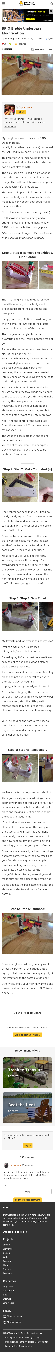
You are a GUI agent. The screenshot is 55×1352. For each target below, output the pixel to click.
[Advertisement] (27, 15)
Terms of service (35, 1333)
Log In (27, 1145)
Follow (21, 111)
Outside (7, 1269)
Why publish (9, 1286)
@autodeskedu (14, 1322)
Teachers (7, 1273)
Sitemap (7, 1298)
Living (24, 39)
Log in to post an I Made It (27, 1034)
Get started (8, 1290)
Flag (8, 1185)
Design (6, 1252)
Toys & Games (36, 39)
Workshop (8, 1248)
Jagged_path (11, 39)
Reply (27, 1191)
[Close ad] (51, 11)
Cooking (7, 1261)
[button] (3, 3)
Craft (5, 1257)
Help (5, 1294)
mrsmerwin (15, 1165)
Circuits (6, 1244)
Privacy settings (33, 1337)
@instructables (14, 1316)
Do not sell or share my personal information (26, 1341)
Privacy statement (14, 1337)
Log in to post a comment (27, 1199)
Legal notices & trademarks (18, 1346)
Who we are (8, 1302)
